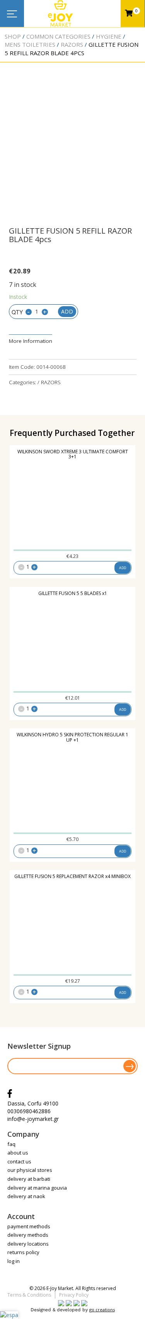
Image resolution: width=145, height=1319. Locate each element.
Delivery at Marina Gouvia (37, 1187)
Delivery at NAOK (26, 1196)
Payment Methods (28, 1226)
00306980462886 (29, 1111)
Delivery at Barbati (28, 1178)
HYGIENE (108, 36)
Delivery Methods (27, 1234)
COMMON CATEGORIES (58, 36)
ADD (122, 567)
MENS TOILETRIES (30, 44)
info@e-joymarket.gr (33, 1118)
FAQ (11, 1144)
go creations (102, 1309)
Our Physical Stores (29, 1169)
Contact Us (19, 1161)
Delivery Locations (28, 1243)
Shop (13, 36)
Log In (13, 1261)
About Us (17, 1152)
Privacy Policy (74, 1295)
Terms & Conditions (29, 1295)
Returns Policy (23, 1252)
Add (67, 311)
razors (72, 44)
